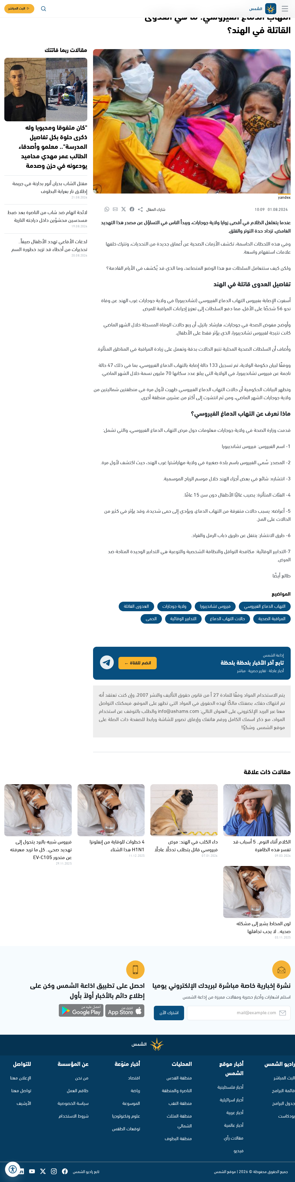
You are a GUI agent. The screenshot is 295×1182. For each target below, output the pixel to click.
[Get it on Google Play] (81, 1010)
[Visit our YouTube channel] (34, 1172)
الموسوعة (131, 1103)
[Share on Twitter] (125, 209)
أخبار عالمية (233, 1125)
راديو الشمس (279, 1064)
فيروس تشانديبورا (215, 606)
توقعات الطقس (126, 1129)
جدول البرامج (283, 1103)
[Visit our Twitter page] (45, 1172)
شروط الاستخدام (73, 1116)
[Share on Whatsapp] (109, 209)
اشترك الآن (169, 1013)
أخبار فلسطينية (230, 1087)
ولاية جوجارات (174, 606)
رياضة (135, 1091)
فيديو (238, 1151)
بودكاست (286, 1116)
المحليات (182, 1064)
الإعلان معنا (20, 1078)
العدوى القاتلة (136, 606)
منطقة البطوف (178, 1138)
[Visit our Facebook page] (67, 1172)
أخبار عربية (234, 1112)
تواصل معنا (21, 1091)
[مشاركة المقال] (142, 209)
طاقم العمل (77, 1091)
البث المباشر (16, 8)
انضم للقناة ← (137, 663)
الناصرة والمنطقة (177, 1091)
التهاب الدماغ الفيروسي (264, 606)
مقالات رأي (233, 1138)
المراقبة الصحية (271, 619)
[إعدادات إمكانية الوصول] (12, 1169)
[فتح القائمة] (285, 8)
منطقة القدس (179, 1078)
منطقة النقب (180, 1103)
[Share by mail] (117, 209)
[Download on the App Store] (125, 1010)
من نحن (81, 1078)
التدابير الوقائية (183, 619)
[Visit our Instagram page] (56, 1172)
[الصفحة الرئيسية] (262, 8)
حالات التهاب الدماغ (227, 619)
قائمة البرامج (283, 1091)
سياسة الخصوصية (73, 1103)
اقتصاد (134, 1078)
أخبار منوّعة (127, 1064)
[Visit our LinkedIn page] (23, 1172)
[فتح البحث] (43, 8)
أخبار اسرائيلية (231, 1100)
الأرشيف (24, 1103)
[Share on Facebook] (134, 209)
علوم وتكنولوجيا (126, 1116)
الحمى (151, 619)
